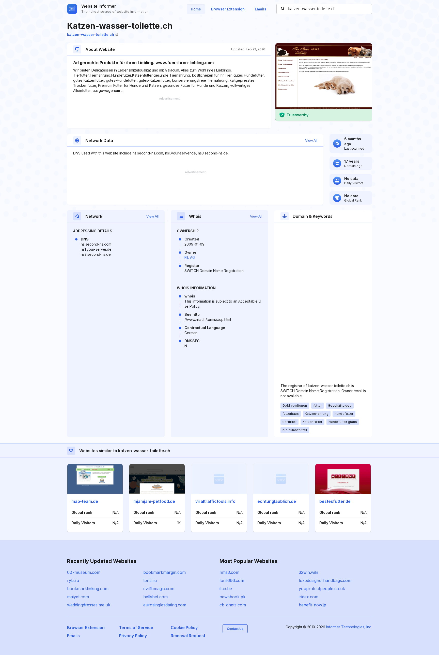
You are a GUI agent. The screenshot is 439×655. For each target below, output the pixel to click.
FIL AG (189, 257)
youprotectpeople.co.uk (322, 588)
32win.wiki (308, 572)
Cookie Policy (184, 627)
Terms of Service (136, 627)
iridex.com (308, 596)
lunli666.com (232, 580)
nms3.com (229, 572)
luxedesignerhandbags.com (325, 580)
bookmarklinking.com (87, 588)
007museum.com (83, 572)
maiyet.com (78, 596)
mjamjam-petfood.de (154, 501)
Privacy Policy (133, 635)
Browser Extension (228, 9)
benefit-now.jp (312, 604)
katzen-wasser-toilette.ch (90, 34)
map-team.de (84, 501)
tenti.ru (150, 580)
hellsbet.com (155, 596)
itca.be (226, 588)
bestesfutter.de (335, 501)
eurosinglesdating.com (164, 604)
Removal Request (188, 635)
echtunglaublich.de (276, 501)
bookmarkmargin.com (164, 572)
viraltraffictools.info (215, 501)
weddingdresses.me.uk (88, 604)
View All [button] (311, 140)
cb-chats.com (233, 604)
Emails (260, 9)
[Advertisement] (169, 112)
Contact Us (235, 629)
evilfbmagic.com (158, 588)
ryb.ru (73, 580)
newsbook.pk (232, 596)
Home (196, 9)
